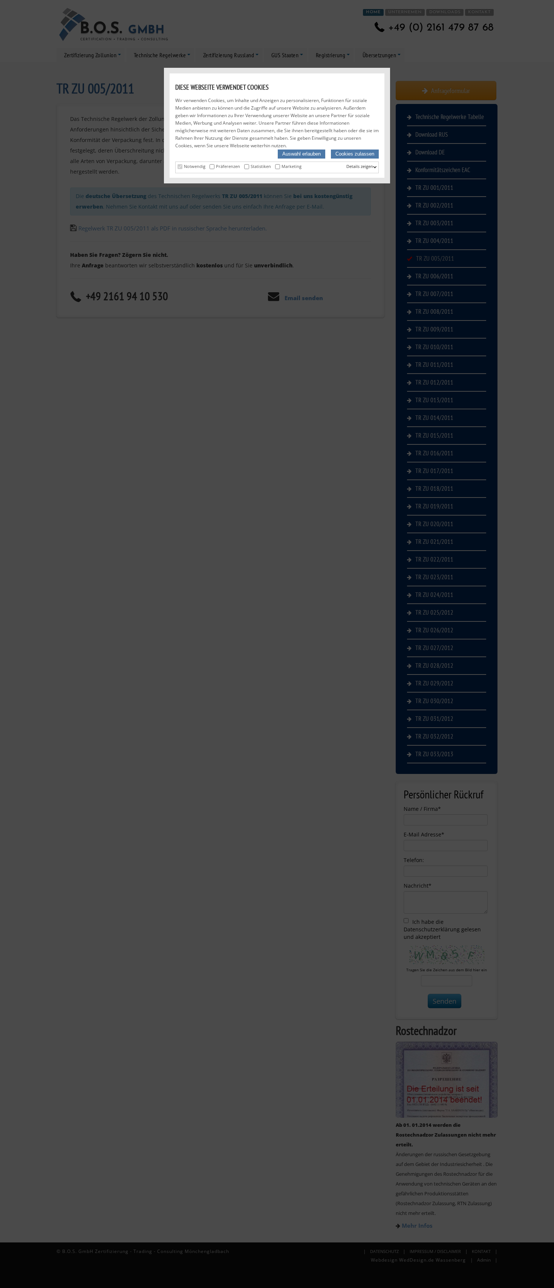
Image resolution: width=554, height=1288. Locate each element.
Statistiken (261, 166)
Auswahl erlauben (301, 154)
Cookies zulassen (354, 154)
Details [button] (353, 166)
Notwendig (194, 166)
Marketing (291, 166)
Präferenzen (228, 166)
